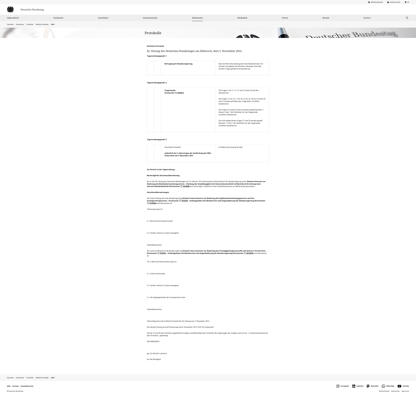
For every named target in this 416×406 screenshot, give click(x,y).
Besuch (326, 17)
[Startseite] (25, 9)
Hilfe (9, 386)
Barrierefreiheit (384, 391)
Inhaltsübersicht (26, 386)
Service (367, 17)
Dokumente (197, 17)
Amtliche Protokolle (42, 24)
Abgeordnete (13, 17)
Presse (285, 17)
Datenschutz (395, 391)
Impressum (405, 391)
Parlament (58, 17)
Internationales (150, 17)
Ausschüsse (103, 17)
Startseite (10, 24)
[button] (406, 2)
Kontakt (15, 386)
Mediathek (242, 17)
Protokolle (29, 24)
